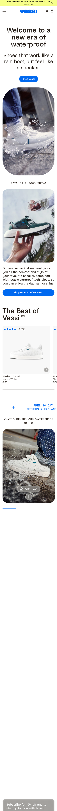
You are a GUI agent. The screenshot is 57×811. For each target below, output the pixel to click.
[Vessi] (28, 11)
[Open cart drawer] (52, 11)
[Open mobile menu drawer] (4, 11)
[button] (28, 497)
